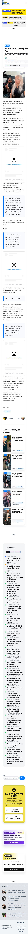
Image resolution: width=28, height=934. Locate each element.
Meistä (20, 924)
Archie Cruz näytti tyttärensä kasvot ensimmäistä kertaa (17, 475)
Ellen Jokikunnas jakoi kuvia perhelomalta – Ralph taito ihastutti (14, 601)
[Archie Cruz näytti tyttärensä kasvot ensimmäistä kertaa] (7, 480)
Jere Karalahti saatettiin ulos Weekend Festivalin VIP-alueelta (17, 891)
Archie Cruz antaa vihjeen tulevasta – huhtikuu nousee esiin (17, 458)
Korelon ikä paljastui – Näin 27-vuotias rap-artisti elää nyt (14, 703)
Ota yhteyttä (20, 922)
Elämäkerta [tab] (17, 552)
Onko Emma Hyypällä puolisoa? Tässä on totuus (16, 18)
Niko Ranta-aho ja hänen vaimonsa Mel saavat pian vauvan (14, 651)
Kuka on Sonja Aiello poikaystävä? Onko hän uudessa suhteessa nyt (15, 672)
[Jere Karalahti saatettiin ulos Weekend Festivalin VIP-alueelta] (4, 891)
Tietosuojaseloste (21, 927)
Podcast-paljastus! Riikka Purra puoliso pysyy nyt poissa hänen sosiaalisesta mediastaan (15, 577)
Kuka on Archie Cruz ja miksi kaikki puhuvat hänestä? (17, 511)
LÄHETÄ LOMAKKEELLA (13, 810)
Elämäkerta (7, 509)
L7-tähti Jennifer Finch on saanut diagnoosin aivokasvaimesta (14, 628)
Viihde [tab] (7, 552)
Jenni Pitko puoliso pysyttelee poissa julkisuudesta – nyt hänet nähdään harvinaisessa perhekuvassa (17, 906)
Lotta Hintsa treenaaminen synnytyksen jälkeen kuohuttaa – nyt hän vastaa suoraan (14, 721)
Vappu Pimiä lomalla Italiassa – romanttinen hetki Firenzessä (14, 751)
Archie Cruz (7, 411)
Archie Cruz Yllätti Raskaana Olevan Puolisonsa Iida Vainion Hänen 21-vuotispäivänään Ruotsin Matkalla (17, 495)
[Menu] (25, 2)
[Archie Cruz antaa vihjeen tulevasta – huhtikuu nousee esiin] (7, 462)
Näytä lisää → (14, 869)
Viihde (8, 45)
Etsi (4, 775)
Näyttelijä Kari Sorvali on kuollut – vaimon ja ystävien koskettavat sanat (18, 12)
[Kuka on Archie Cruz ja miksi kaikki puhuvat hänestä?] (7, 516)
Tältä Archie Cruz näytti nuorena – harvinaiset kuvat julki (17, 439)
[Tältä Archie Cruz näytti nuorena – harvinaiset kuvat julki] (7, 443)
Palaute (21, 931)
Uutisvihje (21, 929)
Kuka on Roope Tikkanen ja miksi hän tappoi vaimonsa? (14, 695)
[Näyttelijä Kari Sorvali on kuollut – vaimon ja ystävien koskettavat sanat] (4, 898)
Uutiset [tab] (12, 552)
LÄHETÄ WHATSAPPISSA (13, 817)
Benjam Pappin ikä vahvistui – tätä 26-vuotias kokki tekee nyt (14, 711)
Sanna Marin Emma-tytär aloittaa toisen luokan (19, 24)
